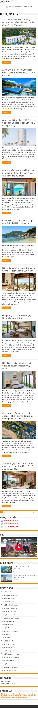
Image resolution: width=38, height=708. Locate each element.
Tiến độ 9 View (5, 638)
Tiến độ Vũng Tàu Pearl (8, 611)
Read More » (7, 62)
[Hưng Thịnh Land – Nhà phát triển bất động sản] (19, 6)
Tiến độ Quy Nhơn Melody (9, 608)
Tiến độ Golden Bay (7, 664)
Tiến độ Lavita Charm (7, 660)
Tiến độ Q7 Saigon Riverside (10, 618)
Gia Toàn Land (5, 681)
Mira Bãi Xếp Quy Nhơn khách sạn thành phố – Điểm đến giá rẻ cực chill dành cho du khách (18, 173)
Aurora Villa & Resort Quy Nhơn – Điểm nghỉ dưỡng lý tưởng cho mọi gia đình (18, 72)
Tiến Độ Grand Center (8, 598)
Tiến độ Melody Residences (9, 631)
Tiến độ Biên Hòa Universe (9, 605)
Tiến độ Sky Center (7, 624)
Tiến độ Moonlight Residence (10, 651)
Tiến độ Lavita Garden (8, 621)
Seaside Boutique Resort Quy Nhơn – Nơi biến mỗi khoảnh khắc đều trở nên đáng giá (18, 22)
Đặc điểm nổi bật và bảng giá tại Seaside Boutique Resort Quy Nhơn (17, 366)
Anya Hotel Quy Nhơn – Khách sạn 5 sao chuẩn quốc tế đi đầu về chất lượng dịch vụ (18, 123)
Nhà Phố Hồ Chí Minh (8, 683)
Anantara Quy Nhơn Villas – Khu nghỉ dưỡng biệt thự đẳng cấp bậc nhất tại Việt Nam (18, 466)
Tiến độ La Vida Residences (9, 595)
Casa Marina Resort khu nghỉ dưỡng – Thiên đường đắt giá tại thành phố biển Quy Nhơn (17, 416)
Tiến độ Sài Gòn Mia (7, 641)
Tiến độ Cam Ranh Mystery (9, 667)
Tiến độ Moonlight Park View (10, 654)
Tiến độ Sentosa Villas (8, 644)
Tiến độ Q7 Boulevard (8, 615)
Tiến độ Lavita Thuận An (8, 592)
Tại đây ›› (3, 3)
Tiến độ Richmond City (8, 647)
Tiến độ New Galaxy (7, 602)
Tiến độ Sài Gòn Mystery (9, 670)
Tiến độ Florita (5, 634)
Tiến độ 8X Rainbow (7, 628)
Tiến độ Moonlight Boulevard (10, 657)
